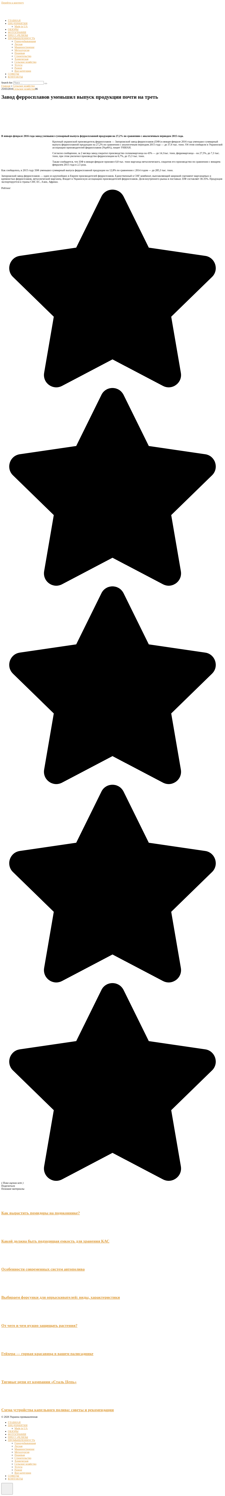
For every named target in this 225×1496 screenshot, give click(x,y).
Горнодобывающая (25, 41)
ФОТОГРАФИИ (17, 32)
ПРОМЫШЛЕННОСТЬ (21, 38)
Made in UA (21, 26)
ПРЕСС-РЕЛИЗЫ (18, 35)
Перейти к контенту (12, 2)
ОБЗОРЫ (13, 29)
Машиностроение (24, 47)
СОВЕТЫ (13, 73)
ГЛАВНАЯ (14, 20)
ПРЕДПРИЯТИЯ (18, 23)
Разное (18, 68)
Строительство (22, 56)
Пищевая (19, 53)
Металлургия (21, 50)
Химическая (21, 59)
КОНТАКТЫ (15, 76)
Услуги (18, 65)
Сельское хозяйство (25, 62)
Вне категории (22, 71)
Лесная (18, 44)
